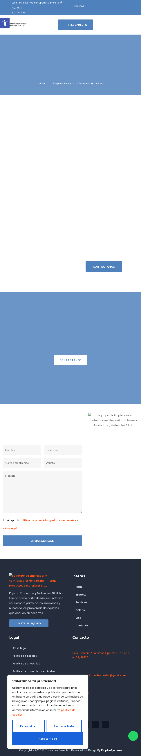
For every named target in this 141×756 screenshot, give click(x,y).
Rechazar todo (64, 726)
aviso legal (10, 528)
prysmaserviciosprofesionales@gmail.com (99, 675)
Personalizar (28, 726)
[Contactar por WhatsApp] (133, 736)
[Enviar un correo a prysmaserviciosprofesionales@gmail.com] (74, 669)
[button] (5, 23)
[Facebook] (68, 8)
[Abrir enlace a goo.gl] (74, 647)
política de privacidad (34, 520)
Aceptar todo (48, 738)
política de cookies (63, 520)
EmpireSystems (111, 750)
